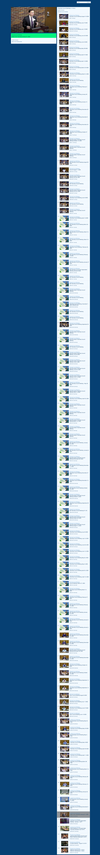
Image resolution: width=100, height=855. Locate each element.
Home (45, 4)
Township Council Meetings (74, 15)
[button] (33, 19)
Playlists (56, 4)
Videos (50, 4)
